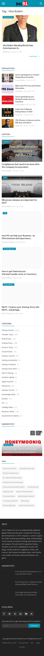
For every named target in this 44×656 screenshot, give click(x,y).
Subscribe (34, 626)
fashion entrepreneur (11, 473)
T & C (32, 643)
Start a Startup (8, 373)
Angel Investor (8, 381)
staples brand (8, 492)
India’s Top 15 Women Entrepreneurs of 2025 (23, 110)
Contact (22, 647)
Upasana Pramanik (8, 242)
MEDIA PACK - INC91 (9, 643)
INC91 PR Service (7, 314)
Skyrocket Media (9, 496)
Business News (8, 411)
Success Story (7, 347)
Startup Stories (8, 330)
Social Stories (7, 351)
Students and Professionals (13, 482)
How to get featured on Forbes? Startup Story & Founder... (27, 76)
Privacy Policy (23, 643)
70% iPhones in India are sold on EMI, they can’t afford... (27, 121)
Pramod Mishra (20, 80)
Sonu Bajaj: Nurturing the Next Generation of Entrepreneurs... (26, 593)
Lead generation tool (26, 468)
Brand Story (7, 339)
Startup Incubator (9, 364)
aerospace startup (9, 468)
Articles (5, 398)
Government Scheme (10, 416)
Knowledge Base (8, 394)
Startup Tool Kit (8, 356)
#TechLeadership (9, 505)
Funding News (7, 407)
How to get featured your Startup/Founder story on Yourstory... (25, 99)
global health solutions (26, 496)
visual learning (33, 487)
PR (3, 403)
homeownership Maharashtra (13, 487)
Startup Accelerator (9, 360)
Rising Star (6, 52)
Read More (33, 56)
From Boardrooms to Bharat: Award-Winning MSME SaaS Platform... (28, 583)
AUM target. (25, 501)
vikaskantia (19, 91)
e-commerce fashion (10, 501)
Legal (38, 643)
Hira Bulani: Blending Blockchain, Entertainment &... (18, 46)
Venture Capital (8, 377)
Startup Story (7, 343)
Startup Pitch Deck (9, 368)
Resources (6, 386)
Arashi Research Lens (26, 505)
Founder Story (7, 334)
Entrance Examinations (24, 492)
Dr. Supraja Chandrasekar (12, 478)
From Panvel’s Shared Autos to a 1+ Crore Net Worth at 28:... (28, 573)
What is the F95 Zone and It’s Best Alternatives (27, 87)
